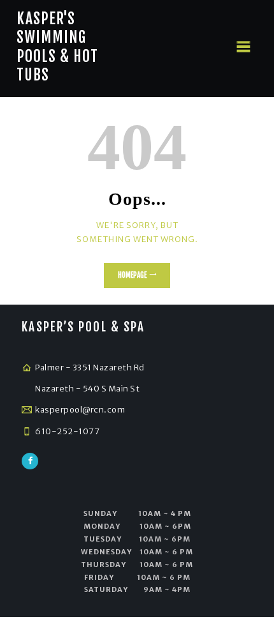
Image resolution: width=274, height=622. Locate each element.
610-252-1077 (67, 431)
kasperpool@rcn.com (80, 409)
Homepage (132, 275)
